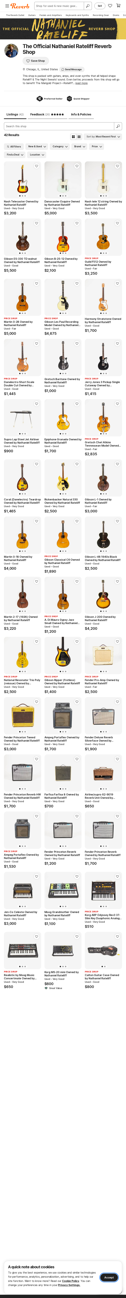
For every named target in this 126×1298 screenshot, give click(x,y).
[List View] (79, 136)
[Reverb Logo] (19, 6)
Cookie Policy (70, 1281)
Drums (116, 15)
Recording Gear (101, 15)
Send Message (73, 69)
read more (81, 83)
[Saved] (110, 5)
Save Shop (38, 60)
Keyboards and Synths (77, 15)
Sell (100, 5)
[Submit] (118, 126)
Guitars (32, 15)
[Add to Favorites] (36, 166)
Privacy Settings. (69, 1285)
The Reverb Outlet (15, 15)
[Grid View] (73, 136)
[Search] (88, 6)
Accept (109, 1277)
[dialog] (63, 1277)
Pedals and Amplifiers (51, 15)
